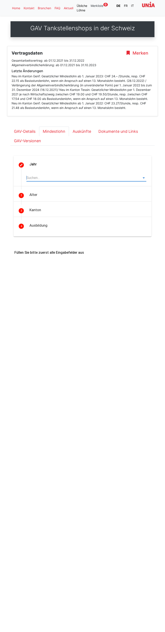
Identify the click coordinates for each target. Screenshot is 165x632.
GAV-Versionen (27, 141)
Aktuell (68, 8)
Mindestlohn (54, 131)
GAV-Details (24, 131)
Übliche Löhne (82, 8)
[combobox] (86, 177)
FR (126, 6)
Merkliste (99, 5)
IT (132, 6)
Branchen (44, 8)
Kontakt (29, 8)
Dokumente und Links (118, 131)
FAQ (57, 8)
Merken (139, 53)
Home (16, 8)
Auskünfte (82, 131)
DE (118, 6)
